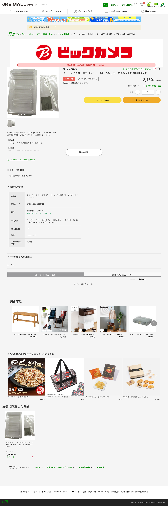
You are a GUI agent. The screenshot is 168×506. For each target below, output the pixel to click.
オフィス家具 (98, 467)
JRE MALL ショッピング (13, 34)
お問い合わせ (47, 492)
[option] (33, 92)
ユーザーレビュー (45, 275)
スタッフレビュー (122, 275)
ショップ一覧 (35, 492)
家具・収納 (48, 34)
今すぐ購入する (142, 100)
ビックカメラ (38, 467)
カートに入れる (103, 100)
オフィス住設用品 (82, 467)
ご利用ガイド (24, 492)
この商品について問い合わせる (139, 69)
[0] (141, 4)
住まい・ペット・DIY (31, 34)
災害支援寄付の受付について (44, 27)
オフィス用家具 (63, 34)
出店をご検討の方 (127, 492)
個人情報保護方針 (141, 492)
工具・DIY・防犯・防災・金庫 (59, 467)
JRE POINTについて (60, 492)
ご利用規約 (92, 492)
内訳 (159, 86)
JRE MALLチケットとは (77, 492)
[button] (154, 323)
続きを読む (84, 152)
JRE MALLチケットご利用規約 (108, 492)
